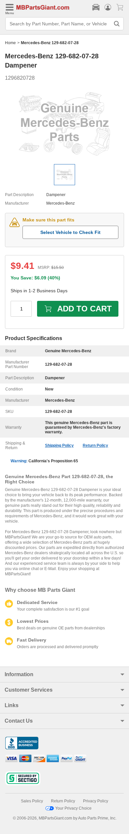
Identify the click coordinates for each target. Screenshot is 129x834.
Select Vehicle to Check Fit (70, 232)
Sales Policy (32, 801)
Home (10, 43)
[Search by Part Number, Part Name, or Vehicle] (117, 24)
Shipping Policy (59, 445)
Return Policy (95, 445)
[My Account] (108, 7)
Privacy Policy (95, 801)
